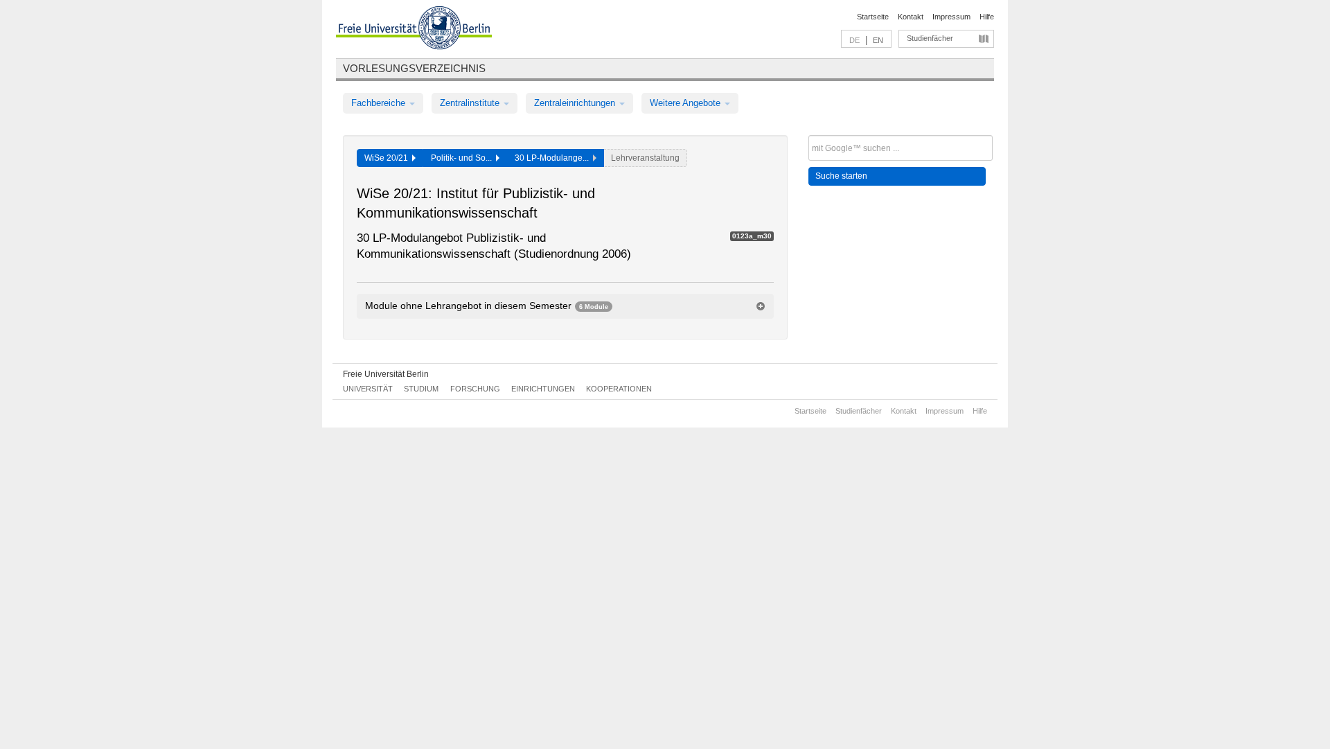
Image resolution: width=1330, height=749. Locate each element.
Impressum (951, 16)
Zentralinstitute (471, 103)
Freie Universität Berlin (386, 374)
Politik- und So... (463, 158)
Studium (421, 389)
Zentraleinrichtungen (576, 103)
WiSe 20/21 (388, 158)
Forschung (475, 389)
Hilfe (986, 16)
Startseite (873, 16)
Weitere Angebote (686, 103)
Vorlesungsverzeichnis (414, 68)
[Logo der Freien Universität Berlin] (414, 29)
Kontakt (910, 16)
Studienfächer (930, 38)
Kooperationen (619, 389)
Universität (368, 389)
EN (878, 40)
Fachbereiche (379, 103)
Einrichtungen (543, 389)
